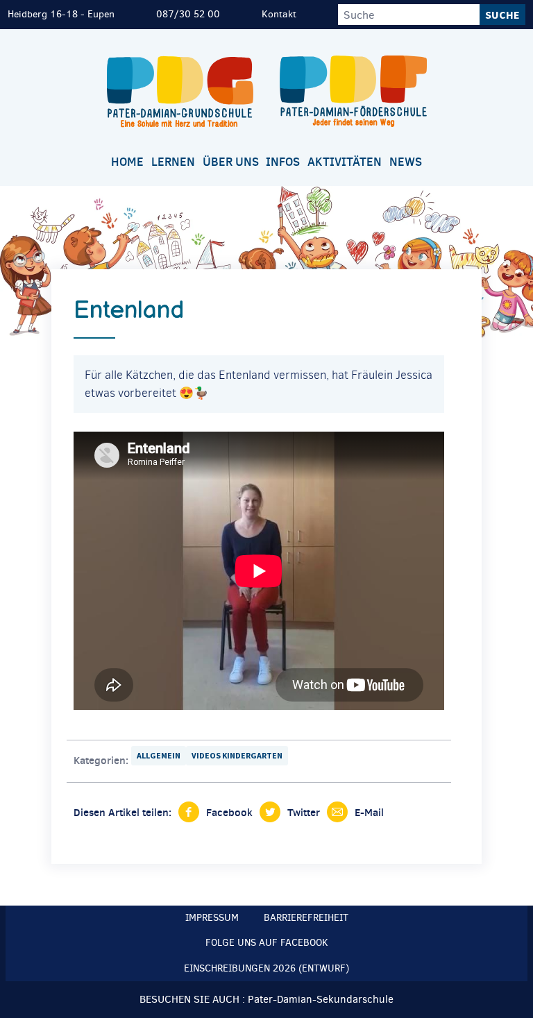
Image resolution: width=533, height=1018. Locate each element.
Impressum (212, 917)
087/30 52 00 (188, 14)
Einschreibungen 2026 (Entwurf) (266, 968)
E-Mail (369, 812)
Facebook (229, 812)
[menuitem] (128, 163)
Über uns (231, 161)
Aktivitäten (344, 161)
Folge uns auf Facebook (266, 942)
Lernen (173, 161)
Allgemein (158, 755)
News (405, 161)
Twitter (303, 812)
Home (127, 161)
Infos (283, 161)
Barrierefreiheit (306, 917)
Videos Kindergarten (237, 755)
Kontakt (279, 14)
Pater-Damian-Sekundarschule (321, 999)
